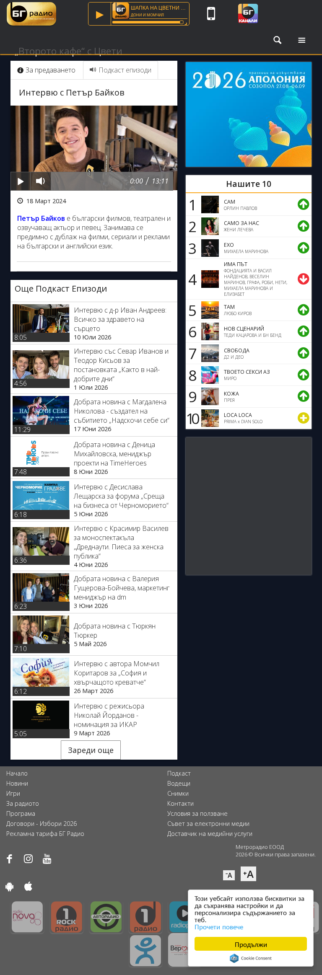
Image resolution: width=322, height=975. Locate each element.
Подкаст (179, 773)
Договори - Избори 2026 (41, 824)
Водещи (178, 783)
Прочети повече (219, 926)
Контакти (180, 803)
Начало (17, 773)
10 (191, 418)
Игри (13, 793)
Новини (17, 783)
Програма (20, 813)
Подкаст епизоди (125, 70)
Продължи (251, 944)
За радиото (22, 803)
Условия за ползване (197, 813)
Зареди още (91, 750)
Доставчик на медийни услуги (209, 834)
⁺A (248, 874)
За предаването (50, 70)
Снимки (178, 793)
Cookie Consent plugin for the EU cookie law (251, 958)
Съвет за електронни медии (208, 824)
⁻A (229, 875)
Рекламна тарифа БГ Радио (45, 834)
